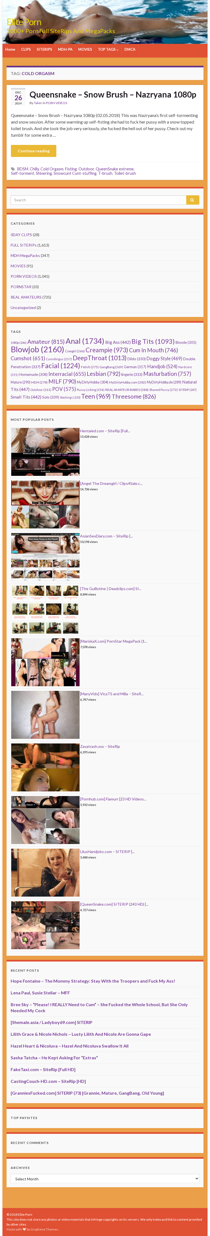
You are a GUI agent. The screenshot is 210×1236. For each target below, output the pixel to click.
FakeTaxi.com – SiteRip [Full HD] (43, 1069)
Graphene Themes (44, 1229)
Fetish (90, 367)
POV (64, 389)
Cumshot (28, 358)
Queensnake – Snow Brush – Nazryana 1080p (113, 94)
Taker (38, 103)
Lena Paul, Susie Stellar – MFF (40, 992)
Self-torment (22, 173)
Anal (85, 340)
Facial (60, 366)
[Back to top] (198, 1224)
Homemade (33, 374)
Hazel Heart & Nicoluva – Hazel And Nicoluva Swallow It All (70, 1045)
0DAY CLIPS (21, 234)
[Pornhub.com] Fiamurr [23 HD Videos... (113, 799)
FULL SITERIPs (24, 245)
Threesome (134, 396)
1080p (19, 342)
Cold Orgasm (51, 169)
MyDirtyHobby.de (164, 382)
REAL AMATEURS (26, 297)
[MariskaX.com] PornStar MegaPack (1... (113, 641)
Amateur (46, 341)
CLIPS (26, 49)
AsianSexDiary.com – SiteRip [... (106, 536)
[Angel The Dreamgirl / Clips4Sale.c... (111, 483)
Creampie (107, 350)
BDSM (22, 169)
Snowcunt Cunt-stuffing (75, 173)
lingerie (131, 374)
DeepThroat (100, 358)
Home (10, 49)
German (135, 367)
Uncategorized (23, 307)
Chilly (34, 169)
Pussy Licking (90, 389)
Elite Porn (24, 21)
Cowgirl (75, 351)
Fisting (71, 169)
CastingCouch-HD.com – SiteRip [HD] (48, 1081)
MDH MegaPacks (25, 255)
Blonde (186, 342)
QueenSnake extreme (115, 169)
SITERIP (188, 389)
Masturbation (167, 373)
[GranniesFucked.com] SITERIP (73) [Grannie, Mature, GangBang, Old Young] (87, 1092)
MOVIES (85, 49)
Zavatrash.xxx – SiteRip (100, 746)
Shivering (44, 173)
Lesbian (103, 373)
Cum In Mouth (153, 350)
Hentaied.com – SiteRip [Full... (105, 430)
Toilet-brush (125, 173)
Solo (50, 397)
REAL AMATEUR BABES (126, 390)
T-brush (105, 173)
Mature (20, 382)
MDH (39, 382)
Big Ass (118, 342)
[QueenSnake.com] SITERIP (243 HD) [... (114, 904)
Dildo (136, 359)
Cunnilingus (59, 359)
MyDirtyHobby (92, 382)
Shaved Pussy (163, 390)
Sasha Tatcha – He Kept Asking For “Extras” (54, 1057)
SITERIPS (44, 49)
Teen (96, 396)
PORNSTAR (21, 286)
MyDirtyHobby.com (127, 382)
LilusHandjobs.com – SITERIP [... (107, 851)
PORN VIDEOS (56, 103)
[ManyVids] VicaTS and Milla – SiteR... (112, 693)
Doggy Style (164, 358)
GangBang (111, 367)
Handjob (162, 366)
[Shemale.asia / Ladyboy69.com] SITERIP (51, 1022)
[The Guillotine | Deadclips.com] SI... (110, 588)
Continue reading (33, 150)
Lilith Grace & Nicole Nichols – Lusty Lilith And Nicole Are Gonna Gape (81, 1034)
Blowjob (37, 349)
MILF (62, 381)
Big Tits (153, 341)
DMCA (129, 49)
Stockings (70, 397)
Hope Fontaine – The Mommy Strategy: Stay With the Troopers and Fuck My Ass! (93, 980)
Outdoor (86, 169)
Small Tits (26, 396)
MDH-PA (65, 49)
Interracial (67, 374)
